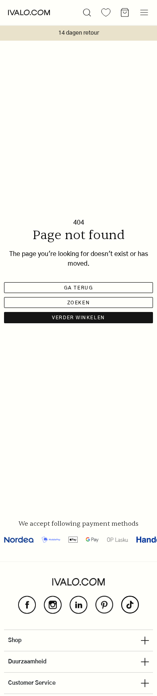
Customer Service (32, 683)
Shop (15, 640)
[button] (87, 12)
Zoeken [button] (78, 302)
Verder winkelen (78, 317)
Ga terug (78, 287)
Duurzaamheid (27, 662)
